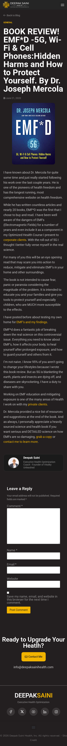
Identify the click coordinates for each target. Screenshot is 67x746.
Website (12, 578)
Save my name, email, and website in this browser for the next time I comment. (32, 599)
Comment (15, 506)
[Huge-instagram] (56, 712)
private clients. (38, 404)
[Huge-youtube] (33, 712)
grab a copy (44, 437)
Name (12, 550)
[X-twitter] (22, 712)
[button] (62, 5)
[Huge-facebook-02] (11, 712)
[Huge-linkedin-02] (45, 712)
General (8, 22)
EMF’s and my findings (31, 322)
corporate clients (14, 240)
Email (11, 564)
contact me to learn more (20, 441)
